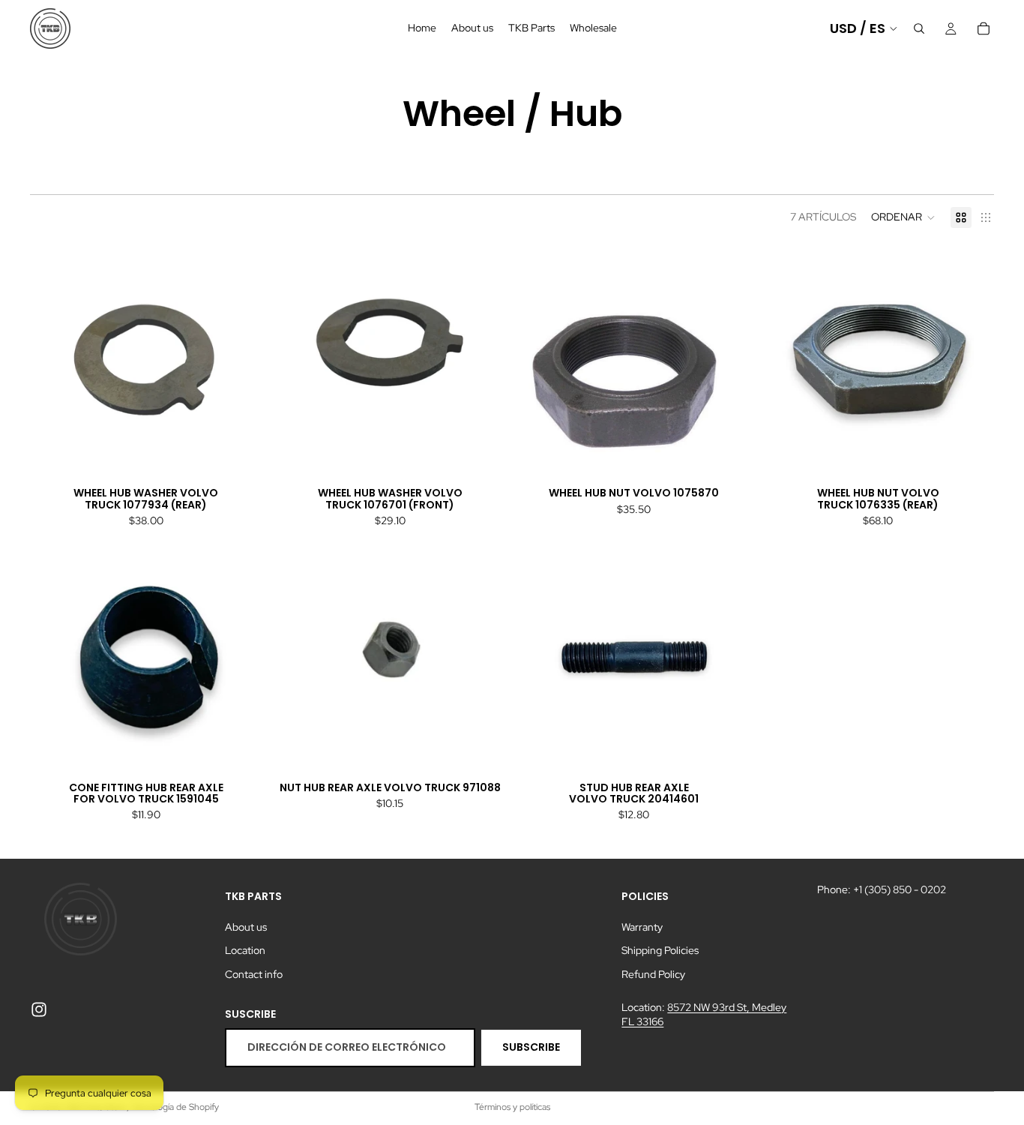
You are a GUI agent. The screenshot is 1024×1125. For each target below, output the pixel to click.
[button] (903, 217)
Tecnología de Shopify (175, 1107)
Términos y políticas (512, 1107)
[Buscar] (919, 28)
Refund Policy (653, 974)
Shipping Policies (660, 950)
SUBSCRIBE (531, 1047)
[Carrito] (983, 28)
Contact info (254, 974)
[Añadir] (239, 455)
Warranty (642, 927)
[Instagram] (39, 1009)
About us (246, 927)
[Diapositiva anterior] (540, 362)
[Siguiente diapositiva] (727, 362)
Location (245, 950)
